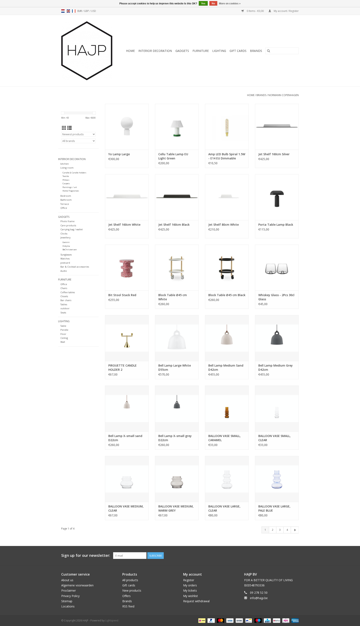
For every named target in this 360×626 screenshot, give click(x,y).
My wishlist (190, 596)
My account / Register (286, 11)
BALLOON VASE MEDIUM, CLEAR (126, 508)
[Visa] (229, 620)
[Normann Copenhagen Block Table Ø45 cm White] (177, 267)
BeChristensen (69, 249)
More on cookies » (230, 3)
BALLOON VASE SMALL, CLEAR (274, 438)
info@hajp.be (259, 598)
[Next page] (295, 530)
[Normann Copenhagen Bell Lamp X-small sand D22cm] (127, 408)
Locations (68, 606)
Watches (65, 258)
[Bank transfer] (239, 620)
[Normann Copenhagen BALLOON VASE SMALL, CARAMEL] (227, 408)
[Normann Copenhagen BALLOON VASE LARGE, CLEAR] (227, 479)
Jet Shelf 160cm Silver (274, 154)
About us (67, 580)
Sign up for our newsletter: (85, 555)
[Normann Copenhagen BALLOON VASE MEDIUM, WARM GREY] (177, 479)
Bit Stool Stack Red (122, 295)
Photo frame (67, 221)
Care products (68, 225)
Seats (63, 312)
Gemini (66, 242)
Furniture (200, 51)
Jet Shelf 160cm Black (174, 225)
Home (130, 51)
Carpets (66, 183)
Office (63, 207)
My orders (190, 585)
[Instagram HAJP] (295, 555)
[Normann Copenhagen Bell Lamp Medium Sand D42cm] (227, 338)
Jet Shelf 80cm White (223, 225)
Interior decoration (155, 51)
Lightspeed (111, 620)
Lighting (219, 51)
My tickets (190, 590)
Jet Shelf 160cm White (124, 225)
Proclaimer (68, 590)
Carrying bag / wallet (71, 229)
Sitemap (66, 601)
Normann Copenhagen (283, 95)
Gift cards (238, 51)
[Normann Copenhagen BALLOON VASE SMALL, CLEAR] (277, 408)
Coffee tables (67, 292)
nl (63, 11)
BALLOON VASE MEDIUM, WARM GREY (176, 508)
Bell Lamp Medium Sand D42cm (225, 367)
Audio (63, 270)
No (213, 3)
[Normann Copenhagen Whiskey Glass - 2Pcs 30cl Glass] (277, 267)
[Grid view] (64, 128)
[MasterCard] (220, 620)
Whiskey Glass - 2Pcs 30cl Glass (276, 297)
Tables (63, 304)
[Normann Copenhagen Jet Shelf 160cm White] (127, 197)
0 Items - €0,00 (255, 11)
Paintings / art (69, 187)
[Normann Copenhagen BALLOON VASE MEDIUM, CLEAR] (127, 479)
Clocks (63, 233)
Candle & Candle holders (74, 172)
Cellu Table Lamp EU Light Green (173, 156)
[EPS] (285, 620)
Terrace (64, 203)
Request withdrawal (196, 601)
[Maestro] (257, 620)
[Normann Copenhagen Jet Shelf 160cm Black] (177, 197)
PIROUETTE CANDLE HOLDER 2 (122, 367)
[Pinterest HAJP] (288, 555)
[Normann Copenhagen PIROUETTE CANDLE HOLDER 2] (127, 338)
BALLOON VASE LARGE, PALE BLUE (274, 508)
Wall (62, 341)
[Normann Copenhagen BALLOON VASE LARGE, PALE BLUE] (277, 479)
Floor (63, 334)
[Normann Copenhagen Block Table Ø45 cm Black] (227, 267)
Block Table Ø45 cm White (172, 297)
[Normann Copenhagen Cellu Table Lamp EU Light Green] (177, 127)
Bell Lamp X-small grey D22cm (175, 438)
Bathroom (66, 199)
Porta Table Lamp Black (275, 225)
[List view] (69, 128)
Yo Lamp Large (119, 154)
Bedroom (65, 195)
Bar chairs (65, 300)
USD (93, 11)
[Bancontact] (248, 620)
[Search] (268, 51)
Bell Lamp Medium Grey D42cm (275, 367)
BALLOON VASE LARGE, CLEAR (224, 508)
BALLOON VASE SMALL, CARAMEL (224, 438)
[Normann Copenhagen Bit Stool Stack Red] (127, 267)
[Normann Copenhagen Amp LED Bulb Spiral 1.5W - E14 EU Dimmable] (227, 127)
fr (73, 11)
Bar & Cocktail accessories (74, 266)
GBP (87, 11)
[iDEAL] (201, 620)
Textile (65, 176)
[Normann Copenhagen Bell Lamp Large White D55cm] (177, 338)
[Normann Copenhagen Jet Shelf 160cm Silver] (277, 127)
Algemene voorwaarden (77, 585)
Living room (67, 167)
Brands (256, 51)
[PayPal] (210, 620)
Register (188, 580)
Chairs (63, 288)
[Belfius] (276, 620)
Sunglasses (66, 254)
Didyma (66, 246)
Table (63, 325)
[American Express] (294, 620)
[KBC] (266, 620)
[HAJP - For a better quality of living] (88, 50)
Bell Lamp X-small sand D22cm (125, 438)
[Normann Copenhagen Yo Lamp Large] (127, 127)
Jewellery (65, 237)
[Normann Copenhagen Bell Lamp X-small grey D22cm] (177, 408)
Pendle (64, 329)
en (68, 11)
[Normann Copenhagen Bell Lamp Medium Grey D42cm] (277, 338)
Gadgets (182, 51)
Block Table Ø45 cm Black (226, 295)
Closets (64, 296)
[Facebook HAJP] (280, 555)
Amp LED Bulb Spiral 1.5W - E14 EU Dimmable (226, 156)
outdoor (65, 308)
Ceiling (64, 337)
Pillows (65, 180)
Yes (203, 3)
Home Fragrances (70, 190)
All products (130, 580)
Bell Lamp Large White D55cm (174, 367)
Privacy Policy (70, 596)
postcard (65, 262)
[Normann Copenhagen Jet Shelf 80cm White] (227, 197)
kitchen (64, 163)
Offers (126, 596)
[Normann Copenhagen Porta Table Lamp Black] (277, 197)
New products (131, 590)
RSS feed (128, 606)
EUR (80, 11)
